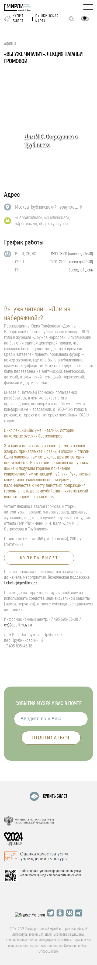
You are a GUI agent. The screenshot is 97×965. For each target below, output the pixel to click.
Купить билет (19, 18)
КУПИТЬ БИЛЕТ (55, 796)
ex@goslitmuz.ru (18, 625)
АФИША (10, 44)
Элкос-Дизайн (48, 951)
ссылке (76, 875)
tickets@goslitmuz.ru (22, 583)
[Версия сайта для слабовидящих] (85, 18)
